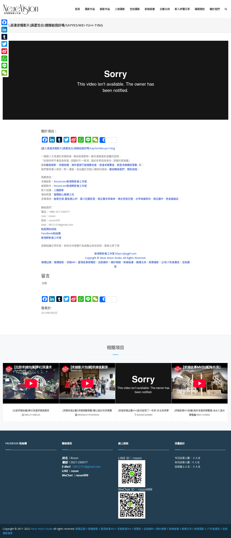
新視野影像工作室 (51, 237)
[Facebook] (4, 22)
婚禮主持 (141, 262)
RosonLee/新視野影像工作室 (70, 181)
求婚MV (71, 262)
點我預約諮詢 (48, 229)
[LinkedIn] (4, 29)
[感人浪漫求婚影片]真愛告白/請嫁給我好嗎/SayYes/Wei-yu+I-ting (78, 148)
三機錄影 (59, 190)
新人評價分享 (182, 9)
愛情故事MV (108, 528)
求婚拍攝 (64, 165)
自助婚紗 (103, 262)
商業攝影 (154, 262)
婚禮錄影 (59, 262)
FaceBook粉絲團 (51, 233)
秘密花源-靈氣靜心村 (65, 198)
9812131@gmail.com (86, 467)
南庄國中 (158, 198)
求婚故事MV (124, 528)
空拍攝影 (135, 9)
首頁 (77, 9)
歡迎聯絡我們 (117, 169)
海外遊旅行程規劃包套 (84, 165)
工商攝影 (120, 9)
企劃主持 (165, 9)
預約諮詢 (132, 169)
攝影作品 (90, 9)
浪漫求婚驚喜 (106, 165)
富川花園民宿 (87, 198)
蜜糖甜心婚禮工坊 (64, 194)
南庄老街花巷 (125, 198)
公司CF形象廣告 (170, 262)
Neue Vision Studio (41, 528)
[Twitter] (4, 44)
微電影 (137, 528)
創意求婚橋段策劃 (127, 165)
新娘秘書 (150, 9)
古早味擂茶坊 (143, 198)
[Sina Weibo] (4, 51)
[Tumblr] (4, 36)
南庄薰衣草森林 (106, 198)
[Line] (4, 65)
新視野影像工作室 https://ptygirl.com (115, 253)
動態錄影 (51, 165)
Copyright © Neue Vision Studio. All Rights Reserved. (115, 258)
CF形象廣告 (213, 528)
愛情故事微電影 (87, 262)
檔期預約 (200, 9)
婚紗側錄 (116, 262)
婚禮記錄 (46, 262)
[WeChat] (4, 72)
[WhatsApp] (4, 58)
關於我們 (215, 9)
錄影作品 (105, 9)
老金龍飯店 (172, 198)
